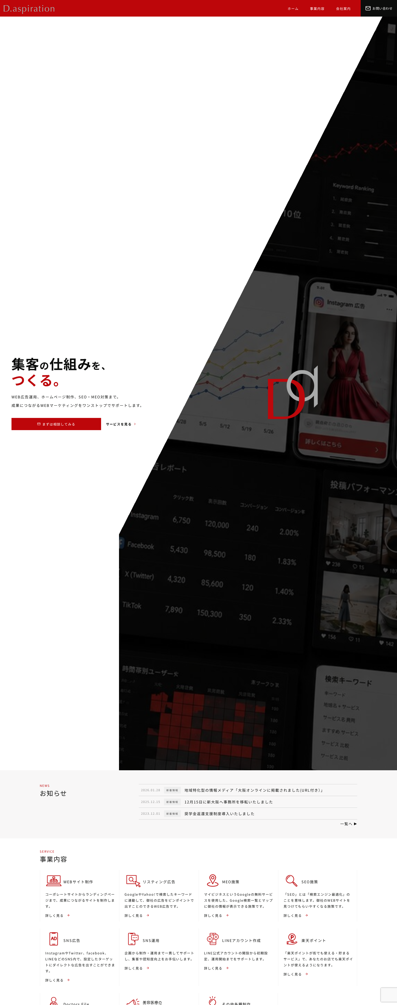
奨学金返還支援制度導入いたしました (219, 813)
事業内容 (317, 8)
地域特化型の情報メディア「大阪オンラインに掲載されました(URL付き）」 (254, 790)
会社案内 (343, 8)
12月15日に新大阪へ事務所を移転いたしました (228, 802)
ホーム (293, 8)
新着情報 (172, 790)
